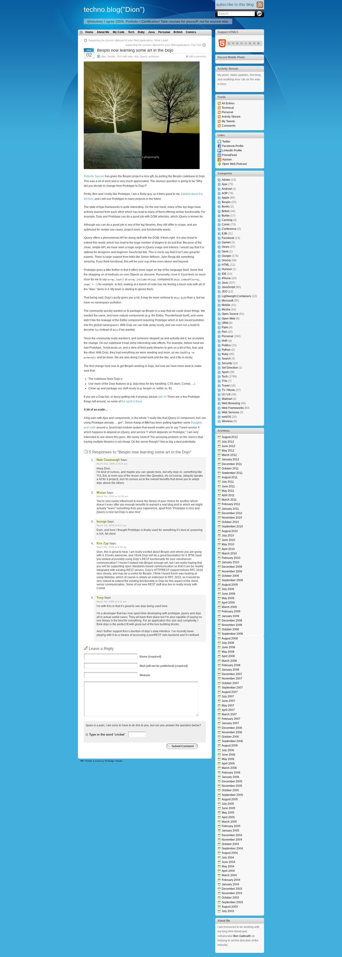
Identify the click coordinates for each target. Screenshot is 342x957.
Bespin (111, 56)
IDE (224, 273)
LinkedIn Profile (232, 150)
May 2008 (228, 651)
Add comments (197, 56)
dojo (136, 56)
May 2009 (228, 598)
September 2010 (232, 526)
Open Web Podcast (234, 164)
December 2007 (232, 674)
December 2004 (232, 835)
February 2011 (231, 504)
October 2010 (230, 522)
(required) (150, 656)
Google (226, 256)
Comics (191, 32)
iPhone (226, 278)
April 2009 (228, 602)
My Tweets (228, 121)
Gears (225, 246)
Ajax (103, 56)
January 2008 (230, 669)
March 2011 (229, 499)
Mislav (101, 492)
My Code (118, 32)
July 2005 (228, 803)
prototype (153, 56)
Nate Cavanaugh (108, 460)
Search (226, 358)
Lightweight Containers (236, 296)
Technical (228, 107)
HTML (225, 264)
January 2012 (230, 459)
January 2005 (230, 830)
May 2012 (228, 450)
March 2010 (229, 553)
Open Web (228, 318)
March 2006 (229, 768)
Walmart (227, 398)
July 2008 (228, 643)
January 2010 (230, 562)
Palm (225, 327)
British (178, 32)
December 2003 (232, 888)
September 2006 (232, 741)
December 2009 (232, 566)
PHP (225, 341)
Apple (225, 197)
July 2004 (228, 857)
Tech (131, 32)
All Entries (228, 103)
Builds (226, 215)
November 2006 (232, 732)
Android (227, 188)
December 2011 (232, 464)
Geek (225, 251)
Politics (226, 345)
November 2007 (232, 678)
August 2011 (230, 477)
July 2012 (228, 441)
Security (227, 363)
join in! (162, 396)
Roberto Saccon (94, 176)
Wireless (227, 421)
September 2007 (232, 687)
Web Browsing (231, 403)
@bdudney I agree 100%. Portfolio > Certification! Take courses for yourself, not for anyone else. (158, 21)
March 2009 (229, 607)
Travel (226, 385)
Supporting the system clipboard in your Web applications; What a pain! (128, 40)
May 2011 (228, 490)
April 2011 (228, 495)
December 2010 (232, 513)
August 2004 (230, 853)
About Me (103, 32)
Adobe (226, 179)
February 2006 (231, 772)
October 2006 (230, 736)
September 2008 (232, 633)
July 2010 (228, 535)
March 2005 (229, 821)
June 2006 (228, 754)
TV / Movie (228, 390)
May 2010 (228, 544)
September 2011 (232, 473)
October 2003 (230, 897)
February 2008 (231, 665)
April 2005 (228, 817)
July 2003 (228, 911)
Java (151, 32)
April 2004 (228, 870)
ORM (225, 323)
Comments (228, 125)
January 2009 (230, 616)
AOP (225, 193)
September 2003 (232, 902)
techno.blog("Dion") (114, 9)
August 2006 (230, 745)
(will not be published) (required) (164, 666)
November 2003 (232, 893)
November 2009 (232, 571)
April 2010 (228, 549)
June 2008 (228, 647)
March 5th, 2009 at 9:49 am (112, 547)
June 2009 (228, 593)
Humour (227, 269)
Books (226, 206)
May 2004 (228, 866)
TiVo (224, 381)
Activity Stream (231, 116)
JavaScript (228, 287)
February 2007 (231, 718)
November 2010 (232, 517)
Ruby (141, 32)
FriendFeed (229, 155)
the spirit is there (131, 401)
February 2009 (231, 611)
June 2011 (228, 486)
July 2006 (228, 750)
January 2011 (230, 508)
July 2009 (228, 589)
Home (89, 32)
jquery (143, 56)
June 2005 (228, 808)
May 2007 (228, 705)
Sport (225, 372)
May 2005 (228, 812)
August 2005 (230, 799)
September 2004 (232, 848)
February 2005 (231, 826)
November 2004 (232, 839)
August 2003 (230, 906)
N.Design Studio (113, 761)
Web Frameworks (233, 408)
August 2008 (230, 638)
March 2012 (229, 455)
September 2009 (232, 580)
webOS (226, 416)
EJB (224, 233)
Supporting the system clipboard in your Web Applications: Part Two (163, 45)
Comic (226, 224)
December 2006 (232, 728)
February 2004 (231, 880)
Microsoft (227, 300)
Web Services (230, 412)
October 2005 (230, 790)
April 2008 (228, 656)
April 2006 (228, 763)
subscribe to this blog (235, 4)
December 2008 (232, 620)
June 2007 (228, 700)
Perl (224, 331)
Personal (164, 32)
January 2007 (230, 723)
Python (226, 349)
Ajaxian (227, 159)
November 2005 (232, 785)
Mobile (226, 305)
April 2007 (228, 710)
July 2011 (228, 481)
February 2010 (231, 558)
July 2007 (228, 696)
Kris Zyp (103, 543)
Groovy (226, 260)
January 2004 (230, 884)
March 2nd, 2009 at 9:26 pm (112, 463)
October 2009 (230, 575)
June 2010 (228, 540)
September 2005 (232, 795)
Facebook (228, 238)
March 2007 (229, 714)
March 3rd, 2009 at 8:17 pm (112, 525)
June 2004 (228, 862)
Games (226, 242)
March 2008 (229, 660)
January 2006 (230, 777)
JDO (224, 291)
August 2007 (230, 692)
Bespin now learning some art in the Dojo (135, 50)
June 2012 (228, 446)
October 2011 (230, 468)
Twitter (226, 141)
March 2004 (229, 875)
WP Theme (86, 761)
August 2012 (230, 437)
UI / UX (226, 394)
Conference (229, 229)
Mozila (226, 309)
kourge (102, 521)
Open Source (230, 314)
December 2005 (232, 781)
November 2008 (232, 625)
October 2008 (230, 629)
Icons (98, 761)
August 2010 (230, 531)
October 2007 (230, 683)
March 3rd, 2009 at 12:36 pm (112, 496)
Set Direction (230, 367)
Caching (227, 220)
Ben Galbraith (242, 936)
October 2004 (230, 844)
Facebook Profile (233, 146)
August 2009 (230, 584)
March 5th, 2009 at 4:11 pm (111, 601)
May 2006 (228, 759)
